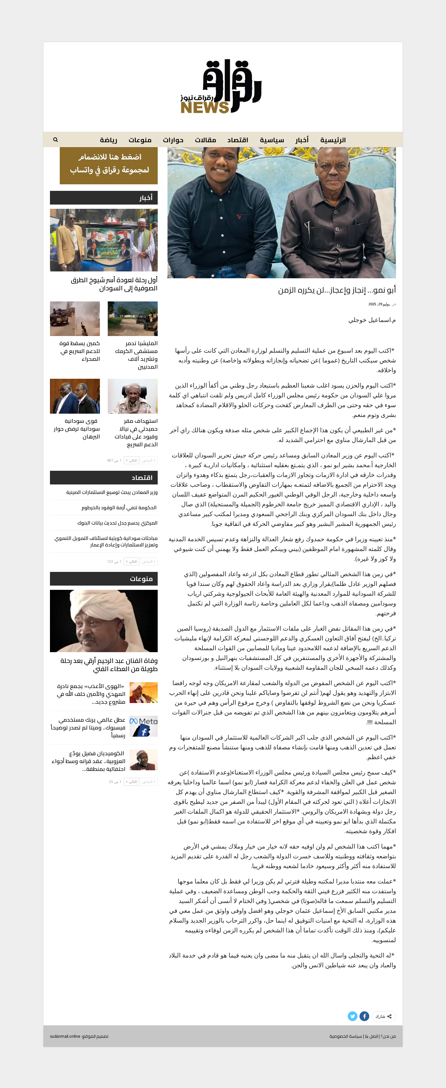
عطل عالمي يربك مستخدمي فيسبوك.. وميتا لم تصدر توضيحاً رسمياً (88, 727)
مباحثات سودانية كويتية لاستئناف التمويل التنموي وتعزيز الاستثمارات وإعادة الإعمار (106, 541)
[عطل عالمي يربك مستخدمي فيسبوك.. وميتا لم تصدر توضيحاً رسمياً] (144, 726)
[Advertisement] (223, 15)
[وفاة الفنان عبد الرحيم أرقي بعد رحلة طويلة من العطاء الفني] (104, 621)
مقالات (205, 140)
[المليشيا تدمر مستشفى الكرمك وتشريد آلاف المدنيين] (133, 318)
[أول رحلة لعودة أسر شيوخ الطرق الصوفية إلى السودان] (104, 240)
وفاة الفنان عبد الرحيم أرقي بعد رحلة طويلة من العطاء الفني (109, 664)
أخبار (302, 140)
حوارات (173, 140)
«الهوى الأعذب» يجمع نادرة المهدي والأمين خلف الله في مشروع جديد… (91, 694)
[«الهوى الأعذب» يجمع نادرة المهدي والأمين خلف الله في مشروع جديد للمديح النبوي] (144, 692)
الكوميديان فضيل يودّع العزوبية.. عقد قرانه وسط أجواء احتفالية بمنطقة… (88, 761)
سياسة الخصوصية (345, 1036)
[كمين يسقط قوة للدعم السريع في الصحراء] (75, 318)
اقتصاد (238, 140)
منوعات (140, 140)
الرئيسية (333, 140)
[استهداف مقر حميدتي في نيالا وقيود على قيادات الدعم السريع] (133, 396)
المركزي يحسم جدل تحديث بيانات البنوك (117, 523)
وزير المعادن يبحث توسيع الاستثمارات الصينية (112, 492)
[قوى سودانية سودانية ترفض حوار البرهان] (75, 396)
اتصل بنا (371, 1036)
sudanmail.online (65, 1036)
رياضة (108, 140)
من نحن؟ (388, 1036)
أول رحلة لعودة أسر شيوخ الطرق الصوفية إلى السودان (114, 284)
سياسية (272, 140)
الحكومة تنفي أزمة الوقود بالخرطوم (120, 507)
